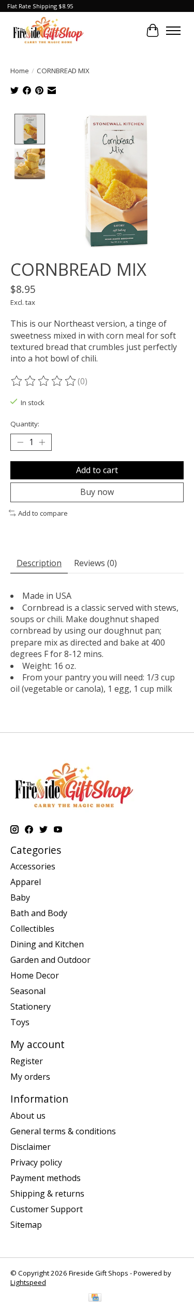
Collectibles (32, 928)
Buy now (97, 492)
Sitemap (26, 1224)
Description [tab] (39, 563)
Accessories (32, 866)
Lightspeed (28, 1282)
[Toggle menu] (173, 30)
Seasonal (28, 991)
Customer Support (46, 1209)
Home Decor (34, 975)
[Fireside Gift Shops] (48, 30)
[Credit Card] (94, 1298)
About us (28, 1115)
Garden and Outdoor (50, 960)
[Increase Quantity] (42, 442)
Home (19, 70)
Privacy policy (36, 1162)
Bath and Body (38, 913)
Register (26, 1061)
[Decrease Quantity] (20, 442)
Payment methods (45, 1178)
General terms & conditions (63, 1131)
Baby (20, 897)
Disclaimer (30, 1146)
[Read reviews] (44, 381)
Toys (19, 1022)
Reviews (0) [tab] (95, 563)
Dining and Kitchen (47, 944)
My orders (30, 1076)
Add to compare (43, 513)
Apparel (25, 882)
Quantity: (24, 423)
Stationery (30, 1006)
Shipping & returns (47, 1193)
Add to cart (97, 470)
